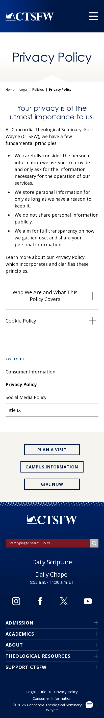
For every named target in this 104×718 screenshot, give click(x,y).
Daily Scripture (52, 562)
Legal (23, 90)
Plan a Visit (51, 449)
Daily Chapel (52, 574)
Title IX (45, 691)
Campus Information (51, 467)
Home (10, 90)
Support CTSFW (26, 667)
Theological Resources (38, 656)
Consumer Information (52, 698)
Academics (20, 634)
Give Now (52, 484)
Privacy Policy (66, 691)
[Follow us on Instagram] (16, 601)
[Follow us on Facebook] (40, 601)
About (14, 645)
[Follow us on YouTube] (88, 601)
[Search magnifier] (94, 543)
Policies (38, 90)
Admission (20, 623)
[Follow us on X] (64, 601)
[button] (89, 704)
